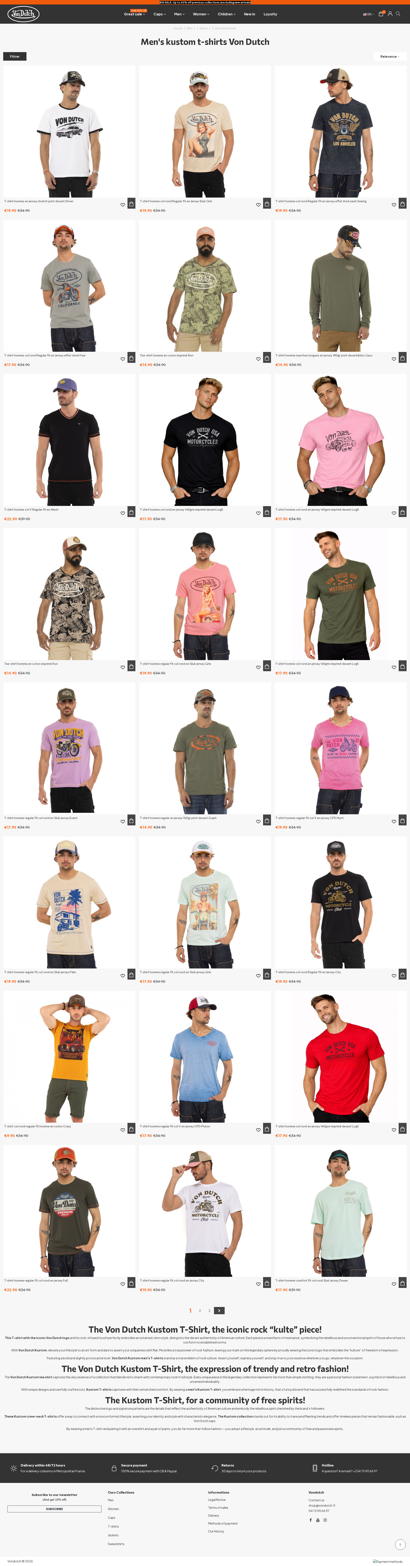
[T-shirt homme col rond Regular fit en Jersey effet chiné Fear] (69, 286)
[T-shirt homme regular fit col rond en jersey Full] (69, 1211)
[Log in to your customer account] (390, 14)
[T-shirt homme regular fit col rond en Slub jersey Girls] (205, 594)
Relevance (389, 56)
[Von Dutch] (23, 14)
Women (199, 14)
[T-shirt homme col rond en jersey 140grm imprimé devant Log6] (341, 440)
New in (249, 14)
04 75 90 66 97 (319, 1511)
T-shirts (113, 1526)
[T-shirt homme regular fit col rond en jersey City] (205, 1211)
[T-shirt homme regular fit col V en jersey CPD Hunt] (341, 748)
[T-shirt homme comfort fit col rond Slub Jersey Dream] (341, 1211)
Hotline (328, 1465)
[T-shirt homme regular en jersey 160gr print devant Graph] (205, 748)
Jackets (113, 1535)
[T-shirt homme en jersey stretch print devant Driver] (69, 132)
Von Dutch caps (204, 1421)
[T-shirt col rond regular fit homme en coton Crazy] (69, 1057)
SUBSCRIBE (54, 1509)
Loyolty (270, 14)
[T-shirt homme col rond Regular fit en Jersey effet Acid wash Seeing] (341, 132)
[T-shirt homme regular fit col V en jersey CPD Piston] (205, 1057)
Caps (158, 14)
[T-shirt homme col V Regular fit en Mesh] (69, 440)
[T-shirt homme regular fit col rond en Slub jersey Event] (69, 748)
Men (178, 14)
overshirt (138, 1429)
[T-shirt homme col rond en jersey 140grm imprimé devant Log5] (205, 440)
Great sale (135, 13)
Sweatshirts (116, 1544)
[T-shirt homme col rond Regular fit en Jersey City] (341, 902)
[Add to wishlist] (123, 205)
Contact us (316, 1500)
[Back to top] (400, 1544)
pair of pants (161, 1429)
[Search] (398, 14)
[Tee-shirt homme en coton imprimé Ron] (205, 286)
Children (225, 14)
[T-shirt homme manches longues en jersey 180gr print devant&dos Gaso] (341, 286)
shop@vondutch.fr (322, 1505)
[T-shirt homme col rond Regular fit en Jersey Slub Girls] (205, 132)
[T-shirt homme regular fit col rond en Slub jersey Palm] (69, 902)
